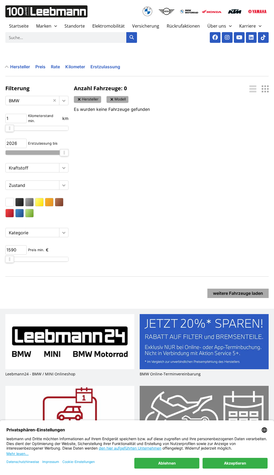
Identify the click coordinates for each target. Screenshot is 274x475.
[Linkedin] (251, 37)
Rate (55, 66)
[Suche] (131, 37)
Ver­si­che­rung (145, 26)
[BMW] (147, 11)
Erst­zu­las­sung (105, 66)
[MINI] (166, 11)
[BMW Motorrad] (189, 11)
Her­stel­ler (20, 66)
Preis (40, 66)
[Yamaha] (257, 11)
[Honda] (211, 11)
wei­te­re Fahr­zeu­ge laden (238, 293)
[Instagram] (227, 37)
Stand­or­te (74, 26)
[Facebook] (215, 37)
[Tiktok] (263, 37)
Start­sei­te (19, 26)
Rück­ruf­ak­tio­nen (183, 26)
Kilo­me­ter (75, 66)
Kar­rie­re (247, 26)
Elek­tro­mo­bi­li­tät (108, 26)
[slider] (9, 128)
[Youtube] (239, 37)
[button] (63, 100)
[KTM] (234, 11)
